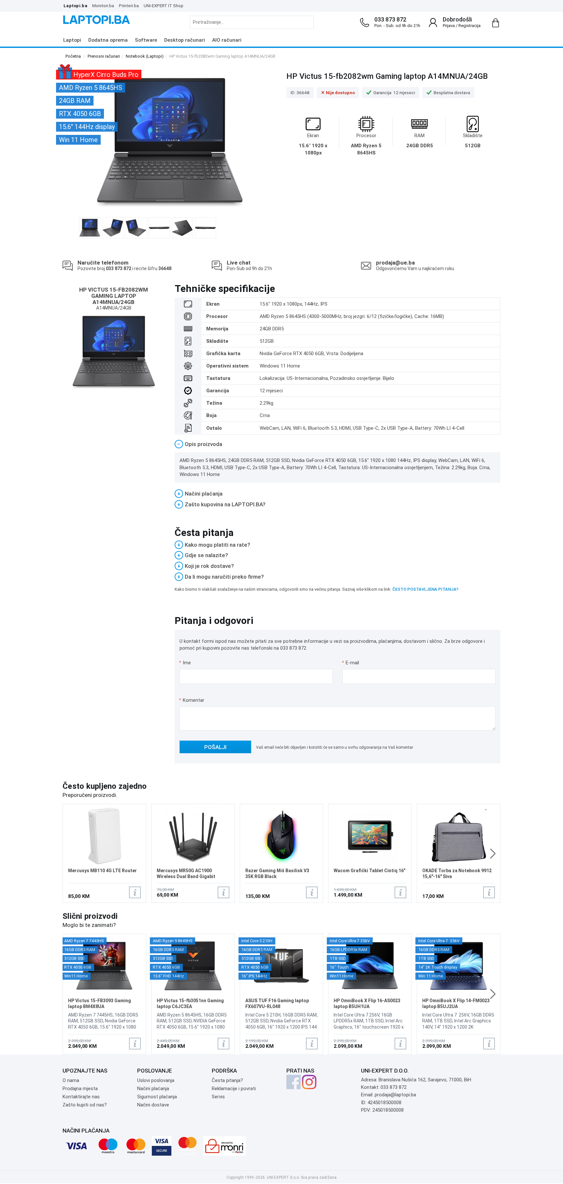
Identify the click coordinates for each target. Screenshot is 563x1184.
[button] (492, 853)
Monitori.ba (103, 5)
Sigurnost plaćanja (157, 1097)
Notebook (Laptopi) (145, 56)
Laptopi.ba (75, 5)
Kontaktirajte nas (81, 1097)
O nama (71, 1080)
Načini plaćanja (153, 1088)
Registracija (469, 25)
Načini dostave (153, 1105)
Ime (185, 663)
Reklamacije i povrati (234, 1088)
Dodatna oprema (108, 40)
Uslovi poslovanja (155, 1080)
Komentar (191, 700)
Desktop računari (184, 40)
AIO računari (226, 40)
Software (146, 40)
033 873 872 (390, 19)
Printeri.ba (129, 5)
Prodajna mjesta (80, 1088)
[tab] (338, 444)
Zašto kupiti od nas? (85, 1105)
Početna (73, 56)
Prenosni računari (104, 56)
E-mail (350, 663)
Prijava (449, 25)
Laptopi (72, 40)
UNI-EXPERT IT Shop (163, 5)
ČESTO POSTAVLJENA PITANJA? (425, 589)
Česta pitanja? (227, 1080)
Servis (218, 1097)
